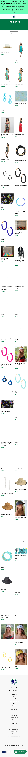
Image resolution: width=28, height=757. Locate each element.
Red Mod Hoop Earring (20, 478)
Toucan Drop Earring (19, 551)
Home (11, 25)
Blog (14, 706)
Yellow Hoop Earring (5, 677)
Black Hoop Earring (5, 185)
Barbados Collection (14, 739)
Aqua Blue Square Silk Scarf (21, 103)
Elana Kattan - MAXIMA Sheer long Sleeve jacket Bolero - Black (20, 262)
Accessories (14, 741)
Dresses (14, 743)
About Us (14, 708)
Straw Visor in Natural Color (7, 551)
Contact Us (14, 704)
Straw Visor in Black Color (20, 527)
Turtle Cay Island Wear (18, 755)
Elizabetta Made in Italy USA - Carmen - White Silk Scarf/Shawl (7, 285)
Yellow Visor (17, 676)
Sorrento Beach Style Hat (20, 499)
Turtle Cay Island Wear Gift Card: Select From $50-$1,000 (21, 567)
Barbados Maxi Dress (19, 134)
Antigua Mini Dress (19, 84)
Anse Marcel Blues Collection (14, 746)
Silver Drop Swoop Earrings (7, 503)
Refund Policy (14, 725)
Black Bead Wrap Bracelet (20, 160)
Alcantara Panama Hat (6, 52)
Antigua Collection (14, 737)
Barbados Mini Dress (5, 159)
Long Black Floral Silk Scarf (7, 414)
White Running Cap (19, 625)
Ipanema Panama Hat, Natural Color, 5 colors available (20, 367)
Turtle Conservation (14, 711)
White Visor (3, 651)
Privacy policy (14, 723)
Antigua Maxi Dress (5, 84)
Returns (14, 729)
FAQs (14, 713)
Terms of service (14, 727)
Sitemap (14, 715)
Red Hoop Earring (5, 478)
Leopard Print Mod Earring (7, 393)
